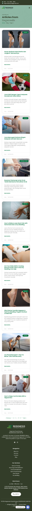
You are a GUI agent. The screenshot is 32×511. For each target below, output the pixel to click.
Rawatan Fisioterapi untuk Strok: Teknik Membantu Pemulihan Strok (15, 181)
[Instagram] (17, 442)
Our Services (16, 463)
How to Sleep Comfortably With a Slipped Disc (15, 396)
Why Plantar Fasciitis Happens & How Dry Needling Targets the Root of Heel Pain (15, 312)
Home (3, 23)
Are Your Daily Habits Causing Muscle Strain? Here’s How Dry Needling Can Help (14, 267)
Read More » (7, 64)
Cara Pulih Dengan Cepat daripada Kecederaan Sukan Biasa (15, 95)
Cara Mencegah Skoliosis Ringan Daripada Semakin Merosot (15, 138)
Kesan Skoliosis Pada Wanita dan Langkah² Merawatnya (15, 52)
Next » (24, 418)
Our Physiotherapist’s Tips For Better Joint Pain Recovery (14, 355)
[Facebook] (14, 442)
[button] (29, 8)
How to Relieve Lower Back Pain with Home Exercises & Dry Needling (15, 224)
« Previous (8, 418)
